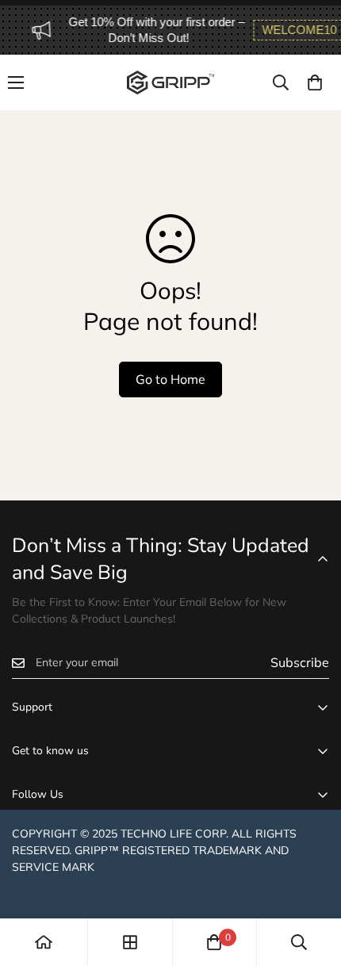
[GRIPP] (170, 82)
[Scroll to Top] (312, 882)
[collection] (130, 942)
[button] (315, 82)
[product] (43, 942)
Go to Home (170, 379)
